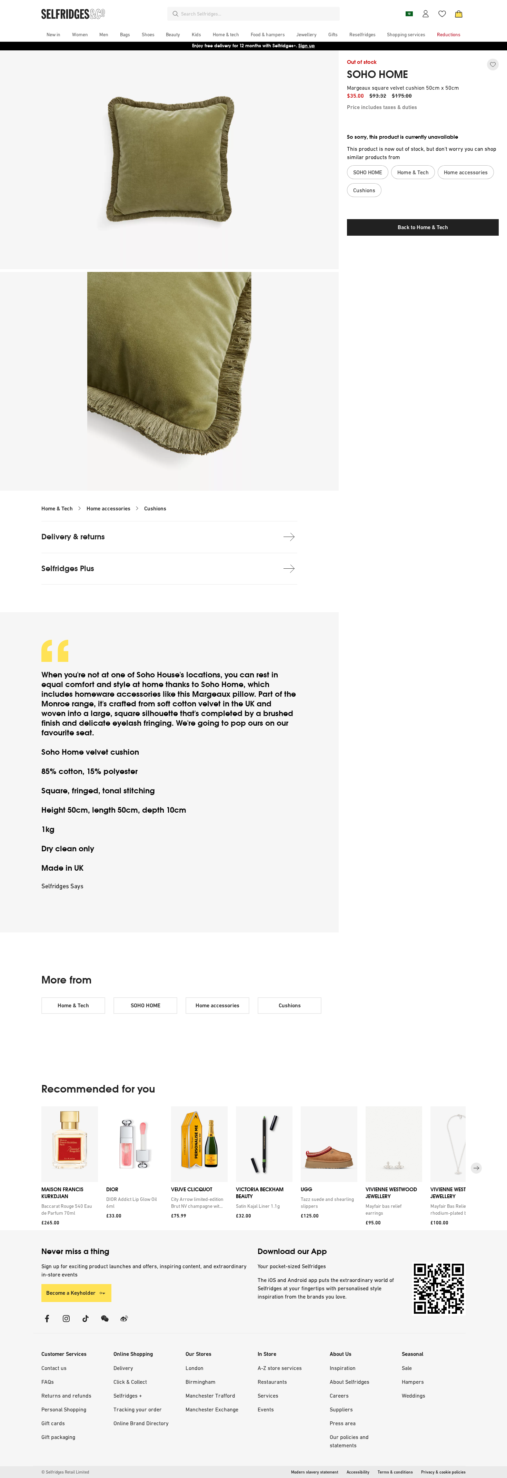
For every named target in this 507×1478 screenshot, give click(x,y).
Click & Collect (130, 1382)
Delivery (123, 1368)
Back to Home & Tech (423, 227)
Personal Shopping (63, 1409)
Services (268, 1395)
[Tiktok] (85, 1323)
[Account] (426, 14)
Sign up (306, 46)
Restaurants (272, 1382)
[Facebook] (46, 1323)
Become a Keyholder (71, 1293)
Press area (343, 1423)
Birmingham (201, 1382)
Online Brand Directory (141, 1423)
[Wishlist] (442, 14)
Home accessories (108, 508)
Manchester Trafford (210, 1395)
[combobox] (259, 13)
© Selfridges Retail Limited (65, 1472)
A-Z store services (280, 1368)
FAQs (47, 1382)
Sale (407, 1368)
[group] (253, 1168)
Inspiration (343, 1368)
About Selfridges (349, 1382)
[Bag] (459, 14)
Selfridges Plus (67, 569)
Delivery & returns (73, 537)
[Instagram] (66, 1323)
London (194, 1368)
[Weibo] (124, 1323)
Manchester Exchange (212, 1409)
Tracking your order (137, 1409)
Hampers (413, 1382)
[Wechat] (104, 1323)
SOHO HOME (377, 74)
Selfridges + (127, 1395)
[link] (68, 1209)
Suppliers (341, 1409)
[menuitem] (53, 34)
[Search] (175, 14)
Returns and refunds (66, 1395)
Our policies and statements (349, 1441)
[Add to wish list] (493, 64)
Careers (339, 1395)
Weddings (413, 1395)
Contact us (54, 1368)
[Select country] (409, 14)
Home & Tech (57, 508)
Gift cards (53, 1423)
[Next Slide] (476, 1168)
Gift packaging (58, 1437)
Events (266, 1409)
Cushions (155, 508)
